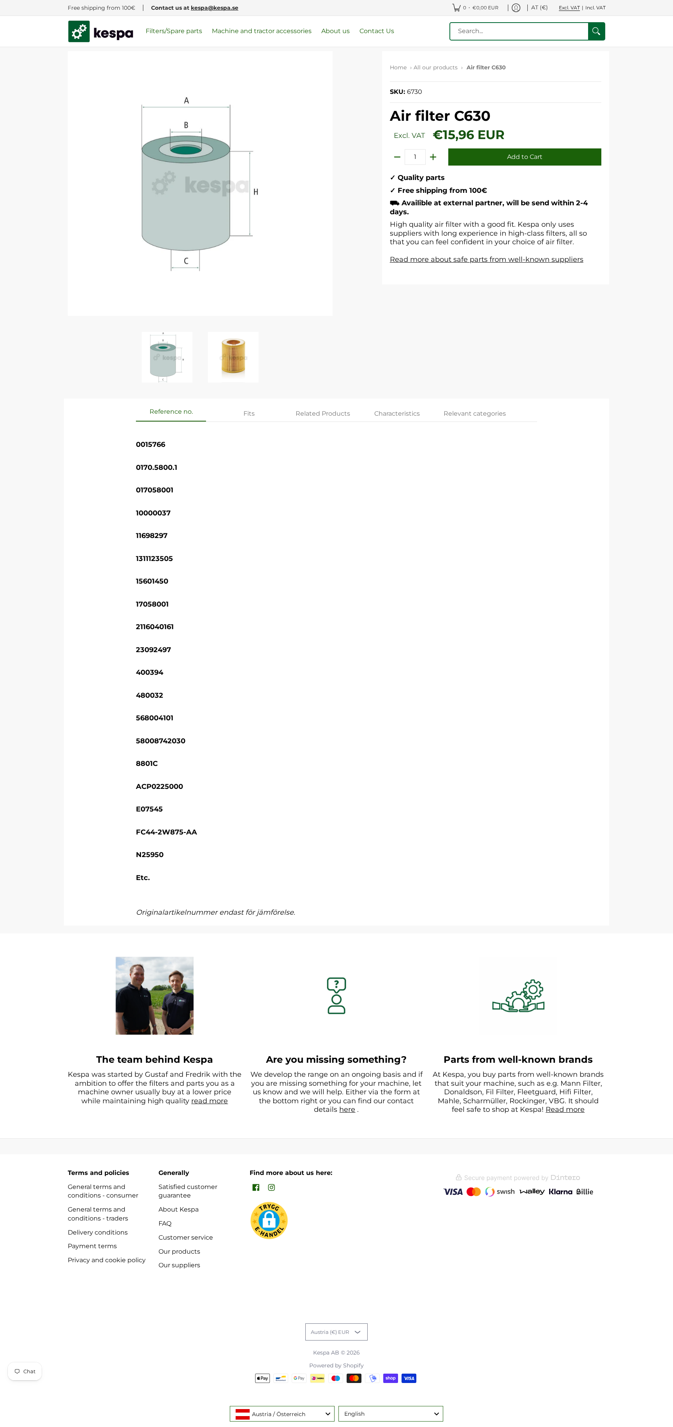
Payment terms (92, 1246)
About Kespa (179, 1209)
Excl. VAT (569, 8)
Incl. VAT (595, 8)
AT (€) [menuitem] (539, 7)
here (347, 1109)
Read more (565, 1109)
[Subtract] (397, 157)
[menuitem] (475, 8)
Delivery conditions (98, 1232)
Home (398, 67)
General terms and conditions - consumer (103, 1191)
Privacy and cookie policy (107, 1260)
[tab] (171, 414)
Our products (179, 1251)
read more (209, 1101)
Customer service (186, 1237)
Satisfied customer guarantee (188, 1191)
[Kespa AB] (101, 31)
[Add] (433, 157)
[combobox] (282, 1414)
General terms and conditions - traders (98, 1214)
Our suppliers (179, 1265)
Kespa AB (326, 1352)
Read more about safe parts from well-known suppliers (486, 259)
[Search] (596, 31)
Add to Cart (525, 157)
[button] (255, 1188)
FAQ (165, 1223)
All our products (436, 67)
